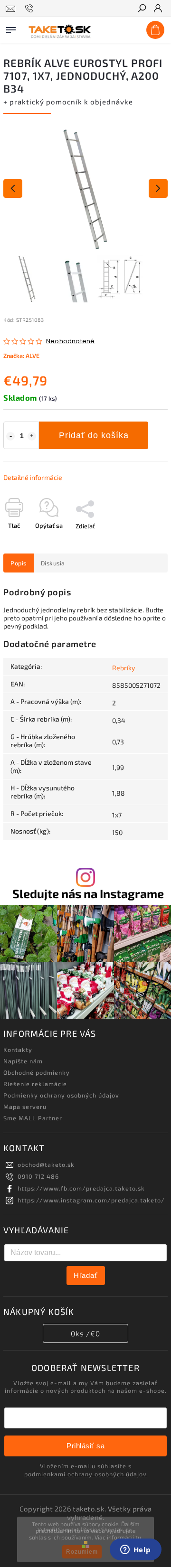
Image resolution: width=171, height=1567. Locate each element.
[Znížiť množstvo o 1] (10, 436)
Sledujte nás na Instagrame (88, 894)
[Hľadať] (141, 9)
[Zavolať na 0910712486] (30, 8)
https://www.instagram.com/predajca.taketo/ (91, 1200)
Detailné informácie (32, 477)
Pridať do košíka (94, 435)
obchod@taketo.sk (46, 1164)
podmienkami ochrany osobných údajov (85, 1474)
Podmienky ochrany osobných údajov (61, 1095)
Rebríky (123, 668)
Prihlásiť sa (85, 1446)
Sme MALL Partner (32, 1118)
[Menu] (11, 28)
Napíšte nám (23, 1061)
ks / (85, 1333)
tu (138, 1537)
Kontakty (17, 1049)
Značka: (21, 355)
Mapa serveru (25, 1106)
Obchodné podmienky (36, 1072)
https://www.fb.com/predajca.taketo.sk (81, 1188)
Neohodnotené (70, 341)
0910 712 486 (38, 1176)
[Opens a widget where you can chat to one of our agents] (135, 1550)
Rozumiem (82, 1551)
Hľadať (86, 1275)
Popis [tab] (18, 563)
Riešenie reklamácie (35, 1084)
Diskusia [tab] (53, 563)
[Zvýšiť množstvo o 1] (32, 436)
